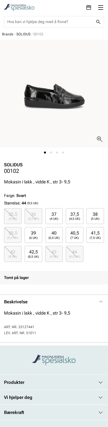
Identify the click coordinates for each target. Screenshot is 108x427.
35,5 (13, 216)
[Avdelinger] (88, 7)
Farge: (15, 195)
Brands (7, 34)
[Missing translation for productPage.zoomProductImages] (99, 139)
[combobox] (50, 22)
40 (54, 234)
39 (33, 234)
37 (54, 216)
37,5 (74, 216)
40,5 (74, 234)
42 (13, 253)
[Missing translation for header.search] (98, 21)
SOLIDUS (23, 34)
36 (33, 216)
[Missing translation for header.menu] (100, 7)
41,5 (95, 234)
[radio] (13, 216)
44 (74, 253)
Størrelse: (12, 203)
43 (54, 253)
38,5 (12, 234)
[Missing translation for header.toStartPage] (19, 8)
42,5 (33, 253)
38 (95, 216)
